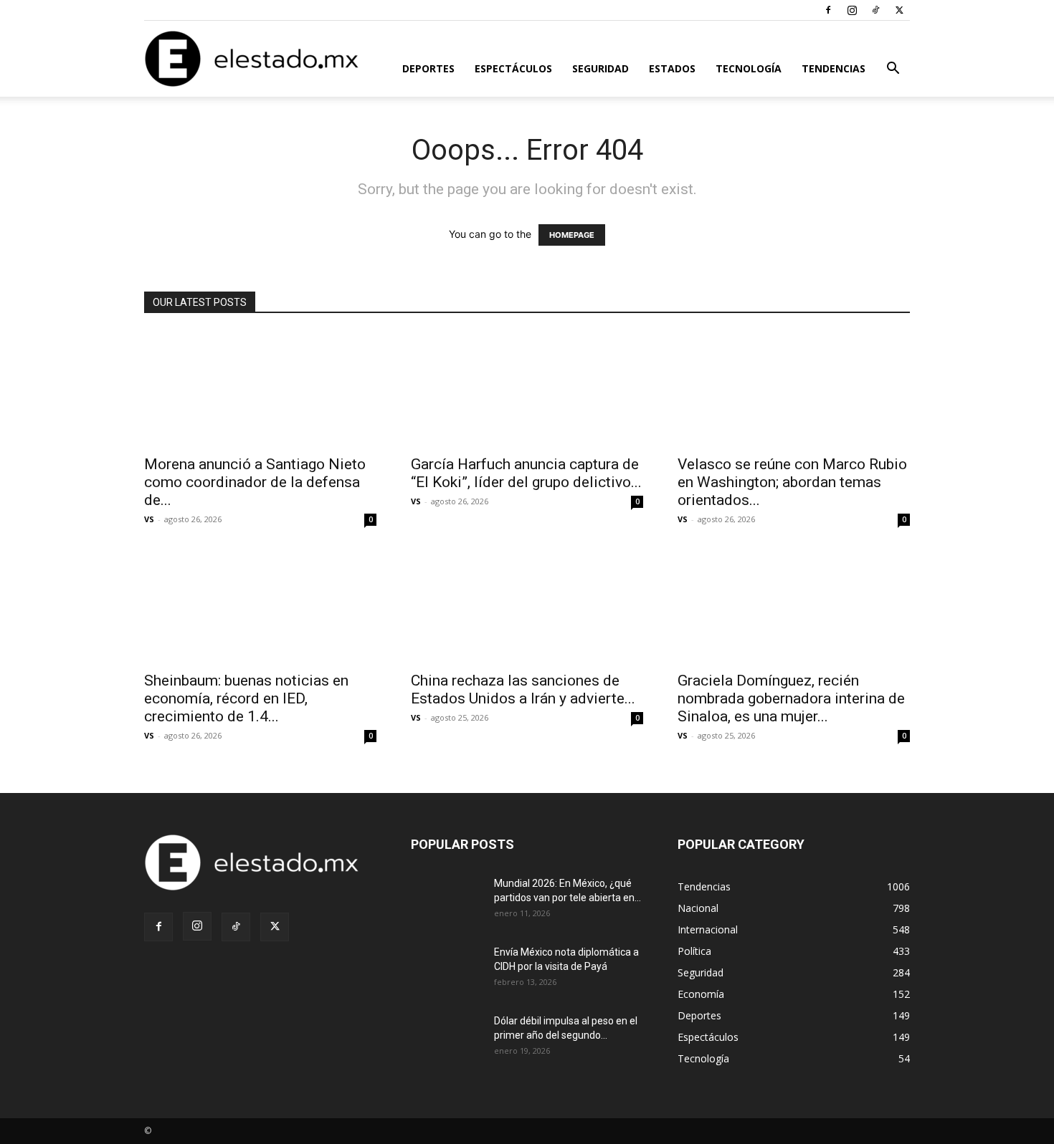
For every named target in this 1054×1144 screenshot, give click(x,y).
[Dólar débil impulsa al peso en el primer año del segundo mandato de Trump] (447, 1039)
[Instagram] (852, 10)
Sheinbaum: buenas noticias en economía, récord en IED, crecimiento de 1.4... (246, 698)
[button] (892, 70)
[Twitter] (899, 10)
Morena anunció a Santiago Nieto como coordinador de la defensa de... (255, 482)
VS (149, 519)
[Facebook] (828, 10)
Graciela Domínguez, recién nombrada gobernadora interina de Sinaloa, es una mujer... (791, 698)
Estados (672, 68)
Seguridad (600, 68)
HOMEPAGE (571, 235)
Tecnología (749, 68)
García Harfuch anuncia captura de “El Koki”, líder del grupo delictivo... (526, 473)
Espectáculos (513, 68)
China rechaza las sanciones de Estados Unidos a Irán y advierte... (523, 689)
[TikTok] (875, 10)
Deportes (428, 68)
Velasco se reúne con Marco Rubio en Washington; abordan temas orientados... (792, 482)
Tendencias (833, 68)
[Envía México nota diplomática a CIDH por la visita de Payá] (447, 970)
